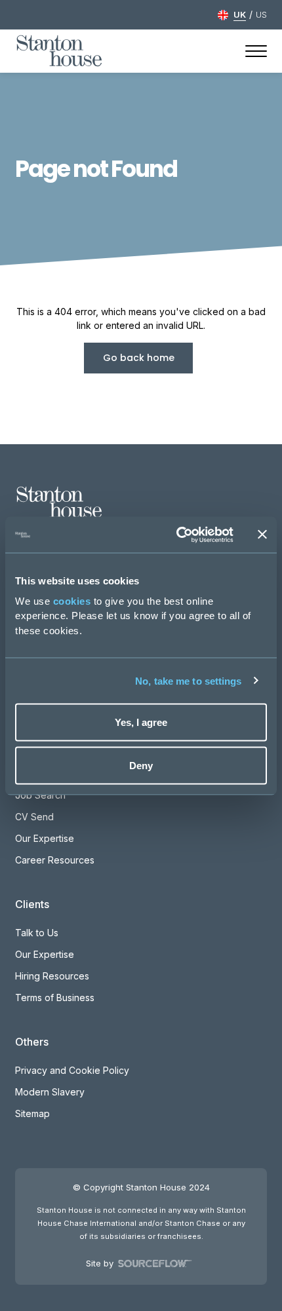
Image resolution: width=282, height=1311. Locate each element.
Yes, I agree (141, 722)
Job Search (40, 795)
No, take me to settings (188, 680)
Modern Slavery (50, 1091)
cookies (72, 600)
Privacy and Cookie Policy (72, 1070)
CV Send (34, 816)
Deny (141, 764)
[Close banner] (262, 534)
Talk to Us (36, 932)
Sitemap (32, 1113)
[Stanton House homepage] (59, 51)
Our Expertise (44, 838)
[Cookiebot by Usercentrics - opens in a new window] (177, 534)
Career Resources (54, 859)
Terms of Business (54, 997)
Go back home (138, 357)
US (261, 14)
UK (239, 14)
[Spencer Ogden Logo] (59, 501)
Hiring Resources (52, 975)
